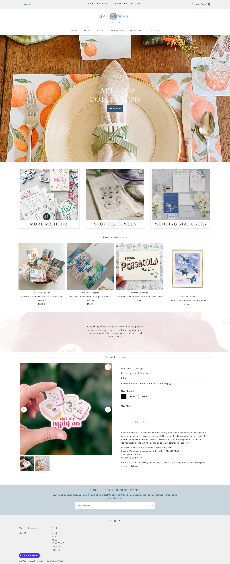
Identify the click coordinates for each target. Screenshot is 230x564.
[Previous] (24, 436)
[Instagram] (115, 547)
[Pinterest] (119, 547)
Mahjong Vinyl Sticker (134, 400)
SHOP (74, 30)
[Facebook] (110, 547)
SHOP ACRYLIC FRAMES (115, 181)
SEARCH (23, 559)
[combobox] (50, 4)
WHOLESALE (116, 30)
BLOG (87, 30)
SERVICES (136, 30)
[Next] (108, 436)
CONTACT (153, 30)
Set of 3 (133, 422)
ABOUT (99, 30)
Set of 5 (145, 422)
